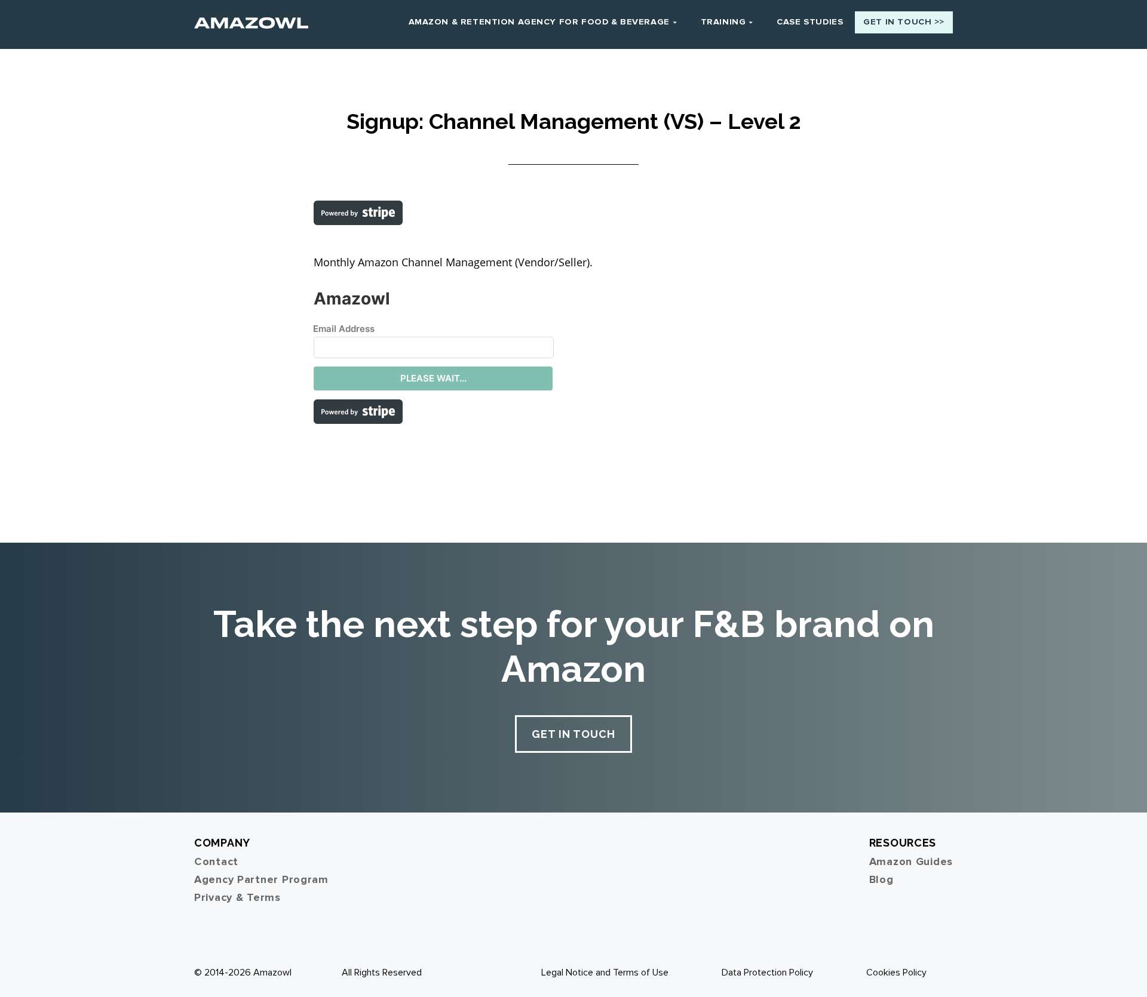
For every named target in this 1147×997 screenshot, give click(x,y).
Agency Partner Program (261, 879)
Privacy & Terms (237, 897)
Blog (881, 879)
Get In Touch (573, 734)
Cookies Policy (896, 972)
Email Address (344, 328)
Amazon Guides (911, 861)
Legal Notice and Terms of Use (604, 972)
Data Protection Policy (767, 972)
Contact (216, 861)
